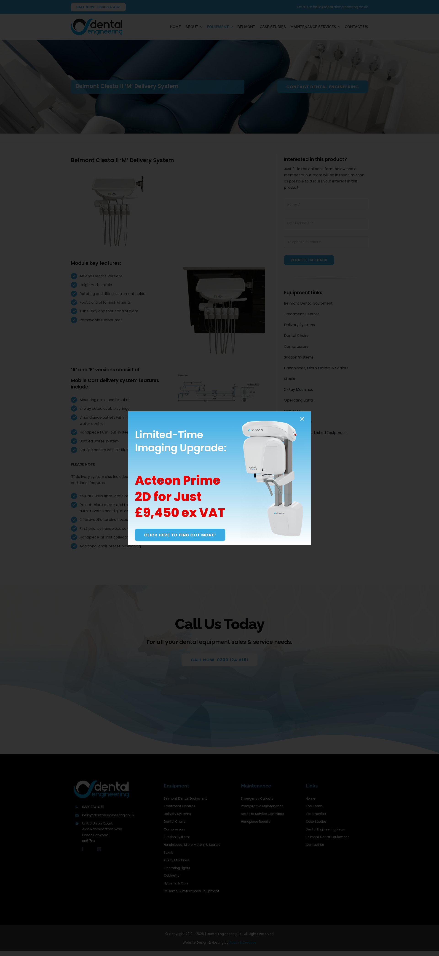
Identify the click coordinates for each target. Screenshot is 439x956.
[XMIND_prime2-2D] (272, 420)
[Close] (302, 419)
